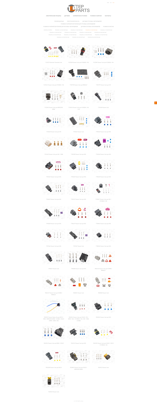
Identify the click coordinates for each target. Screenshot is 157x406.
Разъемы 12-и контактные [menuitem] (70, 34)
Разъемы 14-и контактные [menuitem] (86, 34)
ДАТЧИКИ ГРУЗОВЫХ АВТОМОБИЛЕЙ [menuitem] (91, 21)
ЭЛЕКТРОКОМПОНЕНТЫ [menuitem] (73, 21)
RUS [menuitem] (113, 2)
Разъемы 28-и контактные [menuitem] (94, 37)
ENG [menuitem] (108, 2)
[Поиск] (155, 103)
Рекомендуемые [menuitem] (59, 21)
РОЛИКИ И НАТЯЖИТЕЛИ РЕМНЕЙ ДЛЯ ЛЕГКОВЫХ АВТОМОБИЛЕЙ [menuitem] (60, 26)
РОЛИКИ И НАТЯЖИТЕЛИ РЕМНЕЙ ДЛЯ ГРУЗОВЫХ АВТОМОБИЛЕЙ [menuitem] (78, 24)
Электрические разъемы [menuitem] (53, 16)
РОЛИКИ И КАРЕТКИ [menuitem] (96, 16)
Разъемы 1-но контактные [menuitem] (61, 30)
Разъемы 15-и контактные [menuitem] (101, 34)
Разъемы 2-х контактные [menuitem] (76, 30)
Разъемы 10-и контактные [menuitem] (55, 34)
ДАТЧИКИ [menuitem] (67, 16)
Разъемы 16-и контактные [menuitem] (63, 37)
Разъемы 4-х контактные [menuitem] (106, 30)
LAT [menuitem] (110, 2)
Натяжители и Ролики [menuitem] (80, 16)
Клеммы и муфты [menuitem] (48, 30)
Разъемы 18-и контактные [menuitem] (78, 37)
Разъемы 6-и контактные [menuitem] (70, 32)
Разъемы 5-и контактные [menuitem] (55, 32)
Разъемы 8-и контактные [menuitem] (100, 32)
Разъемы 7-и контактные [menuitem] (85, 32)
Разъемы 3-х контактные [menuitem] (91, 30)
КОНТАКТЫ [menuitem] (108, 16)
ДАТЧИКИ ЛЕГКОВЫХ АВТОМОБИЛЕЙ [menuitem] (90, 26)
